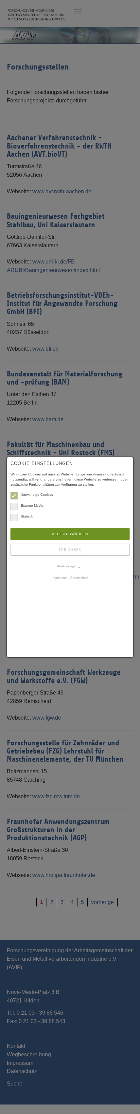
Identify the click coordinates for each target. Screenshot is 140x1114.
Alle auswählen (70, 534)
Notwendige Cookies (37, 494)
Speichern (70, 549)
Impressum (60, 578)
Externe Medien (33, 505)
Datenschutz (79, 578)
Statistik (27, 516)
